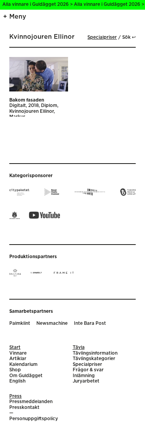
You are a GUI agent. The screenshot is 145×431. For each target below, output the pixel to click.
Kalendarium (23, 364)
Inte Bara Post (90, 323)
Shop (15, 370)
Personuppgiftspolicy (33, 419)
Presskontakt (24, 407)
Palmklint (19, 323)
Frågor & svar (88, 370)
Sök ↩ (129, 37)
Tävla (79, 347)
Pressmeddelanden (31, 402)
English (17, 381)
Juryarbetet (86, 381)
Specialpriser (102, 37)
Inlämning (84, 376)
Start (14, 347)
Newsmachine (52, 323)
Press (15, 396)
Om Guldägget (26, 376)
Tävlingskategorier (94, 359)
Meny (17, 17)
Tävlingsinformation (95, 353)
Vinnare (18, 353)
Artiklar (17, 359)
